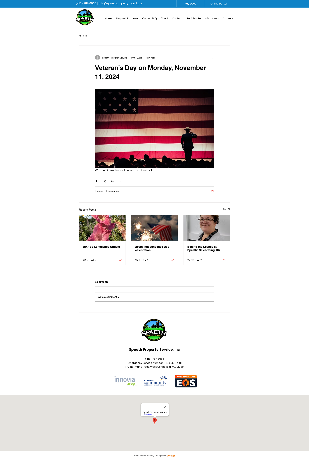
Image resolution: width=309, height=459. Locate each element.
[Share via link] (120, 181)
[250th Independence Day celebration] (154, 228)
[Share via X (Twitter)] (104, 181)
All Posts (83, 35)
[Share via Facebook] (96, 181)
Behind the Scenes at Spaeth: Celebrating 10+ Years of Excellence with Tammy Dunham (204, 248)
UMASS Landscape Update (101, 246)
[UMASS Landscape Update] (102, 228)
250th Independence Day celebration (152, 248)
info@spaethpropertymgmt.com (121, 3)
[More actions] (212, 58)
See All (226, 209)
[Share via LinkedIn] (112, 181)
